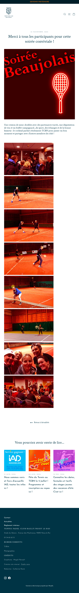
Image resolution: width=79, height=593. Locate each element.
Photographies (9, 551)
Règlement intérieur (12, 525)
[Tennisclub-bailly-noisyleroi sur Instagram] (5, 578)
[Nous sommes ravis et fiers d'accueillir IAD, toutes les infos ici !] (15, 460)
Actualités (8, 521)
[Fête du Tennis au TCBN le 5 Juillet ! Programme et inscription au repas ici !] (39, 460)
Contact (7, 518)
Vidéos (6, 546)
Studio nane (25, 564)
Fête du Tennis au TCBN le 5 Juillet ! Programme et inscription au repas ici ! (39, 484)
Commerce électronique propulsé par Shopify (39, 585)
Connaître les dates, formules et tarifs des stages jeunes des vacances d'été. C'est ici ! (64, 484)
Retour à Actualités (41, 422)
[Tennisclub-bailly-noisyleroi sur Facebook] (9, 578)
